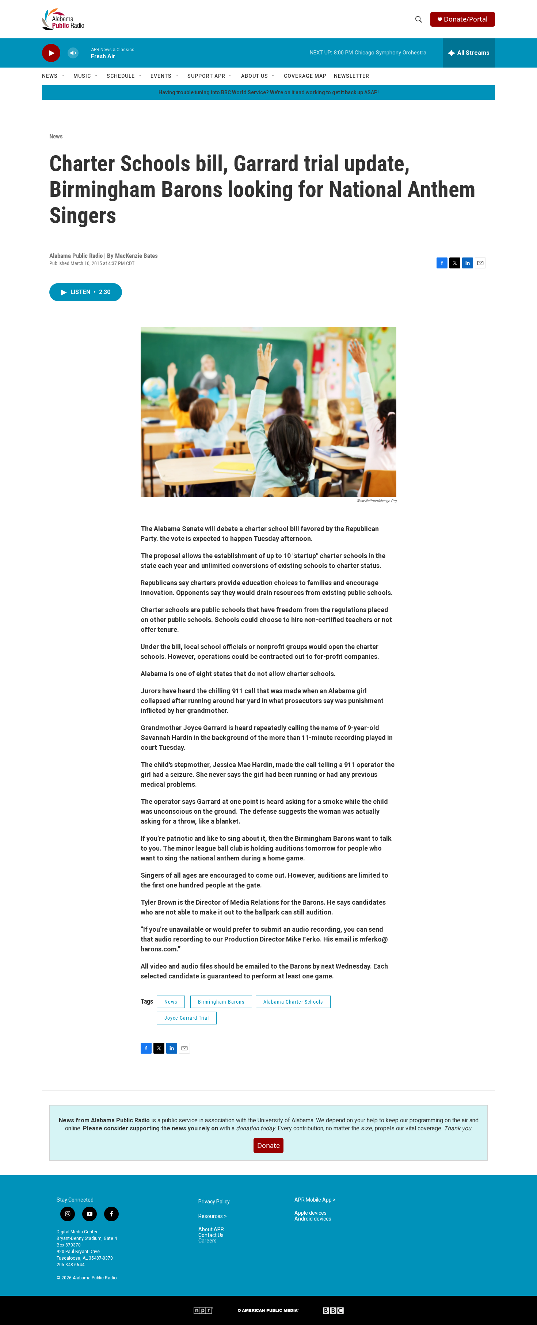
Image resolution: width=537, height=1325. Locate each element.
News (50, 76)
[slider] (85, 53)
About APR (211, 1229)
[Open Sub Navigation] (63, 76)
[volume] (73, 53)
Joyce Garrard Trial (186, 1018)
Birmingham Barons (221, 1002)
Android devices (312, 1219)
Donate (268, 1145)
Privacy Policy (214, 1201)
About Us (254, 76)
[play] (51, 53)
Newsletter (351, 76)
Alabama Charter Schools (293, 1002)
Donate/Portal (466, 19)
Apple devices (310, 1213)
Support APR (206, 76)
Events (161, 76)
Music (82, 76)
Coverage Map (305, 76)
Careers (207, 1241)
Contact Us (211, 1235)
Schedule (121, 76)
